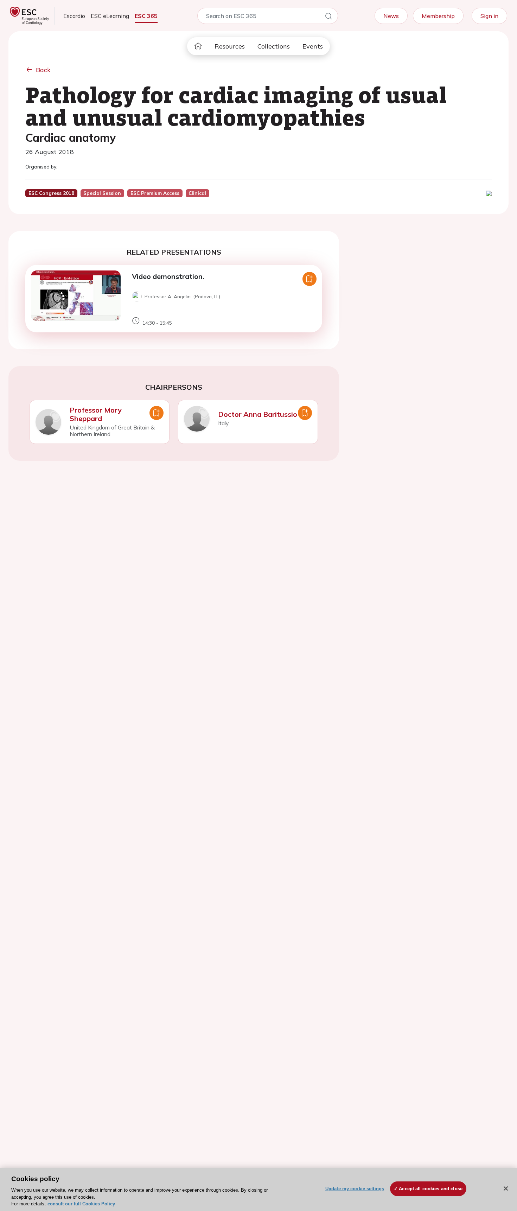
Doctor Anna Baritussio (257, 414)
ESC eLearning (110, 15)
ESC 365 (146, 15)
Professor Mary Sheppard (96, 414)
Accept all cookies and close (430, 1188)
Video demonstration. (168, 276)
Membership (438, 15)
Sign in (489, 15)
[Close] (505, 1188)
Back (43, 70)
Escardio (74, 15)
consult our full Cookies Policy (81, 1203)
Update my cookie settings (354, 1188)
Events (312, 46)
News (391, 15)
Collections (273, 46)
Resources (230, 46)
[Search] (328, 17)
